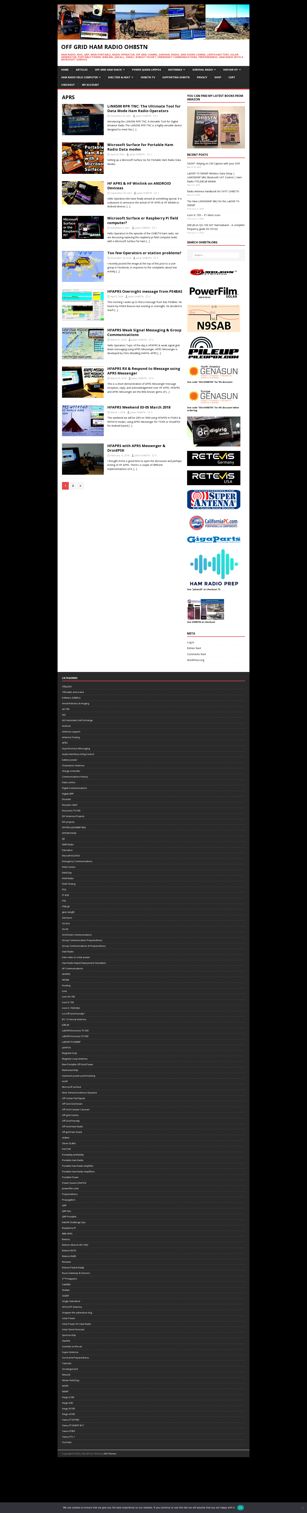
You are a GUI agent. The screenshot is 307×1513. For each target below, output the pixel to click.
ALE (64, 714)
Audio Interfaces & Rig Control (78, 754)
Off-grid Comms (70, 1115)
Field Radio (68, 878)
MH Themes (110, 1453)
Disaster (66, 799)
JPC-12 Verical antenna (74, 1019)
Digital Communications (74, 788)
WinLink (66, 1374)
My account (90, 84)
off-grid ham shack (72, 1132)
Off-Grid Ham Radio (72, 1126)
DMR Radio (68, 844)
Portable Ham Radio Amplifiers (78, 1171)
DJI (63, 838)
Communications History (75, 776)
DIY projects (68, 821)
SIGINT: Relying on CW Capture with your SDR (213, 163)
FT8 (64, 900)
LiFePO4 (66, 1047)
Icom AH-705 (68, 996)
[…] (134, 129)
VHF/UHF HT (230, 69)
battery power (69, 759)
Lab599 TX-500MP (71, 1041)
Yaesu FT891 (68, 1431)
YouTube (67, 1442)
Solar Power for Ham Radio (76, 1323)
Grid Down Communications (77, 934)
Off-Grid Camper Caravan (76, 1109)
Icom (64, 991)
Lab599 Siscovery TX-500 (75, 1036)
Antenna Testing (71, 737)
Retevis (66, 1239)
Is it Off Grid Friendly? (73, 1013)
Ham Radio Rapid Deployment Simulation (84, 962)
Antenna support (71, 731)
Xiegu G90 (67, 1402)
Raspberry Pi (69, 1228)
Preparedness (70, 1194)
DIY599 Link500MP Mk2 (74, 827)
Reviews (66, 1261)
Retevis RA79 (69, 1250)
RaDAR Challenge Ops (74, 1222)
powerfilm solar (70, 1188)
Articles (82, 69)
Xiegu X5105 (68, 1408)
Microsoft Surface (71, 1086)
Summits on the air (72, 1346)
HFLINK (65, 979)
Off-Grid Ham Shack (108, 69)
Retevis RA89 (69, 1256)
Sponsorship (69, 1335)
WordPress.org (195, 660)
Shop (217, 77)
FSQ (64, 889)
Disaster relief (69, 804)
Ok (240, 1507)
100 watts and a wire (73, 692)
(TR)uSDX (67, 686)
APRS (65, 742)
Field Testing (68, 883)
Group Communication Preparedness (82, 940)
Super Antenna (70, 1352)
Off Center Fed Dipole (73, 1098)
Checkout (68, 84)
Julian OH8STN (143, 115)
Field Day (67, 872)
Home (65, 69)
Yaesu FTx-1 (68, 1436)
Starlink (66, 1340)
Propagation (68, 1199)
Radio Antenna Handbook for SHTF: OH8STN (213, 191)
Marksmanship (70, 1070)
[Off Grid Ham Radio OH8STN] (153, 37)
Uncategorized (70, 1369)
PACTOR (66, 1149)
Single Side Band (71, 1301)
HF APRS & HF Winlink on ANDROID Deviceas (139, 185)
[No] (302, 1507)
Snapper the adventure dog (77, 1312)
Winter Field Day (70, 1380)
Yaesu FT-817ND (70, 1419)
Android (66, 725)
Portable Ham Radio (73, 1160)
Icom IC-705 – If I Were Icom (203, 215)
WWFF (65, 1391)
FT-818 (65, 895)
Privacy (202, 77)
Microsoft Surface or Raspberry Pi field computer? (142, 220)
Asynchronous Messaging (76, 748)
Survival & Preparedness (75, 1357)
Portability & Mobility (73, 1154)
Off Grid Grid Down (72, 1103)
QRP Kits (66, 1211)
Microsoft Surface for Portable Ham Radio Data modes (140, 147)
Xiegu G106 (68, 1397)
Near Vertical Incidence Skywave (79, 1092)
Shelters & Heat (119, 77)
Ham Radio (68, 951)
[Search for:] (216, 255)
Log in (190, 642)
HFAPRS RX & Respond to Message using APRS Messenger (143, 371)
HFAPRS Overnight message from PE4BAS (144, 291)
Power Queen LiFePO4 (146, 69)
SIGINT (65, 1295)
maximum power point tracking (78, 1075)
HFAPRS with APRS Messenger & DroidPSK (136, 448)
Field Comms (69, 867)
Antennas (175, 69)
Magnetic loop (69, 1053)
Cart (231, 77)
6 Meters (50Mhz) (71, 697)
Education (67, 850)
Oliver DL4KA (69, 1143)
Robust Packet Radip (73, 1267)
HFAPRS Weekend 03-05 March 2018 (138, 407)
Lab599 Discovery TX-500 (75, 1030)
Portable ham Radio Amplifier (77, 1165)
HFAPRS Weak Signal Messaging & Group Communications (144, 332)
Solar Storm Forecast (73, 1329)
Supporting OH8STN (176, 77)
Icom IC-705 (68, 1002)
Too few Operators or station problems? (144, 252)
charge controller (71, 771)
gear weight (68, 912)
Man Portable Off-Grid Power (77, 1064)
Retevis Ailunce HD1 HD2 (75, 1244)
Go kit (65, 929)
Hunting (66, 985)
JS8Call (65, 1024)
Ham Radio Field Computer (79, 77)
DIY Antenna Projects (73, 816)
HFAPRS (66, 974)
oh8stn (65, 1137)
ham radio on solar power (76, 957)
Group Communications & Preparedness (84, 945)
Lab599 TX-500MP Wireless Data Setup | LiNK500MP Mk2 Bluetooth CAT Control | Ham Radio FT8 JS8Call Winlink (214, 177)
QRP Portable (69, 1216)
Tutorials (66, 1363)
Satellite (66, 1284)
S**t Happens (69, 1278)
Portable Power (70, 1177)
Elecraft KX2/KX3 (71, 855)
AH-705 (65, 709)
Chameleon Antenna (73, 765)
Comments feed (196, 654)
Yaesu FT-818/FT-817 (73, 1425)
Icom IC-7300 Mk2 (71, 1008)
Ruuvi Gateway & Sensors (76, 1273)
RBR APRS (67, 1233)
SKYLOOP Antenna (72, 1306)
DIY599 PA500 (69, 833)
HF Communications (72, 968)
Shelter (66, 1290)
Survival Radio (202, 69)
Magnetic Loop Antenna (74, 1058)
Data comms (68, 782)
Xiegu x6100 (68, 1414)
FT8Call (65, 906)
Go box (66, 923)
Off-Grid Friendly (71, 1120)
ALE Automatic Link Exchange (77, 720)
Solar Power (68, 1318)
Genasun (67, 917)
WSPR (65, 1385)
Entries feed (194, 648)
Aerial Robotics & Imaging (75, 703)
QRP (64, 1205)
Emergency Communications (77, 861)
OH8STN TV (148, 77)
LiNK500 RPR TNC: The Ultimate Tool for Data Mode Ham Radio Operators (144, 108)
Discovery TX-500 (71, 810)
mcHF (65, 1081)
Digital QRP (68, 793)
